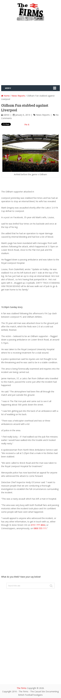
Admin (6, 114)
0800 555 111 (40, 528)
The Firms (21, 688)
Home (6, 95)
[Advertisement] (30, 54)
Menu (8, 88)
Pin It (26, 124)
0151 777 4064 (38, 525)
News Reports (18, 95)
